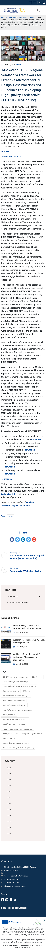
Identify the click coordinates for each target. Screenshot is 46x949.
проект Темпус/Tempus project (16, 743)
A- (30, 3)
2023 (9, 785)
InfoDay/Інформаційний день (16, 696)
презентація (9, 738)
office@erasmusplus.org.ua (14, 886)
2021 (9, 797)
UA (40, 2)
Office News (12, 596)
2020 (9, 803)
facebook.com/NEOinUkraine (16, 876)
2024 (9, 779)
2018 (9, 815)
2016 (9, 827)
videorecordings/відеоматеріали (17, 729)
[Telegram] (28, 539)
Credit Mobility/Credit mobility (16, 682)
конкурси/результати (32, 734)
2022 (9, 791)
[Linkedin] (23, 539)
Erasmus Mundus (11, 691)
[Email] (34, 539)
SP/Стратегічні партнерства (15, 719)
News (18, 65)
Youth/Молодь (10, 734)
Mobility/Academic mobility (14, 705)
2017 (9, 821)
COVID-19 (37, 677)
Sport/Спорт (9, 724)
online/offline (9, 715)
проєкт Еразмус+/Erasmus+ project (18, 748)
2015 (9, 833)
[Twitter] (17, 539)
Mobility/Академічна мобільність (17, 710)
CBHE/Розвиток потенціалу (15, 677)
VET (22, 724)
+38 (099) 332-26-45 (11, 879)
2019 (9, 809)
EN (44, 2)
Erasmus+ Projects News (18, 602)
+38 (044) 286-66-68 (11, 883)
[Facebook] (12, 539)
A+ (34, 3)
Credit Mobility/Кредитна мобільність (19, 686)
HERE (10, 516)
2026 (9, 767)
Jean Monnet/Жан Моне (14, 701)
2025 (9, 773)
